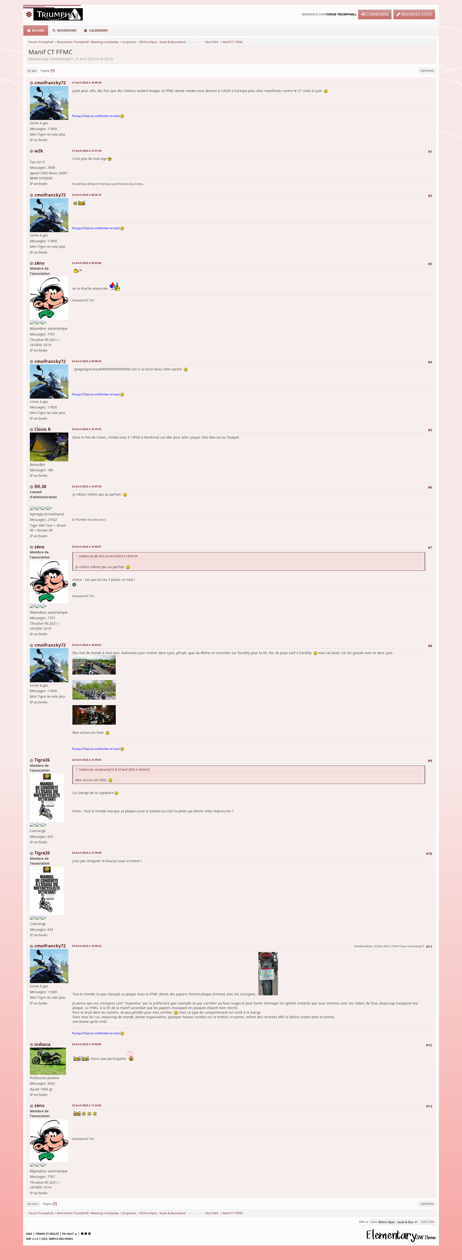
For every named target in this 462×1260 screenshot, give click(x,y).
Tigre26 (42, 760)
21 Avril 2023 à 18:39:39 (86, 82)
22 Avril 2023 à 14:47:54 (86, 486)
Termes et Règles (47, 1233)
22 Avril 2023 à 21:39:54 (86, 759)
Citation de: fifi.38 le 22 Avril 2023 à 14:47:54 (108, 556)
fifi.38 (40, 486)
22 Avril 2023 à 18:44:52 (86, 645)
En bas (32, 70)
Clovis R (42, 429)
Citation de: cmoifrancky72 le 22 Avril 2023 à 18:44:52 (114, 770)
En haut (33, 1204)
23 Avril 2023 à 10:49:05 (86, 1044)
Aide (29, 1233)
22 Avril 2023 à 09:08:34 (86, 361)
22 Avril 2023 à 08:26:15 (86, 195)
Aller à (363, 1222)
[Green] (89, 1233)
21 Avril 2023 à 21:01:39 (86, 150)
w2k (38, 151)
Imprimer (427, 70)
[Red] (86, 1233)
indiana (42, 1044)
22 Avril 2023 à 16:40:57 (86, 546)
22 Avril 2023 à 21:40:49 (86, 852)
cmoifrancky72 (50, 82)
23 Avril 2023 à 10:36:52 (86, 946)
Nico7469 (211, 42)
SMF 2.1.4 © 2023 (36, 1238)
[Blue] (82, 1233)
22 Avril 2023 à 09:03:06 (86, 263)
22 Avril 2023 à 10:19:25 (86, 429)
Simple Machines (61, 1238)
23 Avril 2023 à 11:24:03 (86, 1105)
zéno (39, 263)
